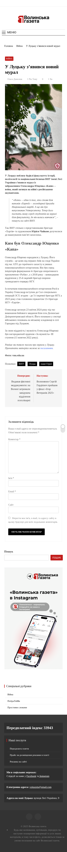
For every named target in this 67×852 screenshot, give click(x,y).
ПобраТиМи (13, 701)
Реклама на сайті (18, 761)
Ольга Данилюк (14, 79)
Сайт (11, 504)
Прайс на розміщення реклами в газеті (29, 755)
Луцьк (32, 364)
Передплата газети (19, 748)
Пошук (8, 551)
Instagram (44, 776)
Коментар (14, 439)
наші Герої (46, 364)
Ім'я (11, 478)
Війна (9, 58)
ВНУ (21, 364)
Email (12, 491)
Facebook (31, 776)
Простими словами (17, 707)
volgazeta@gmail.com (40, 787)
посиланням (46, 348)
